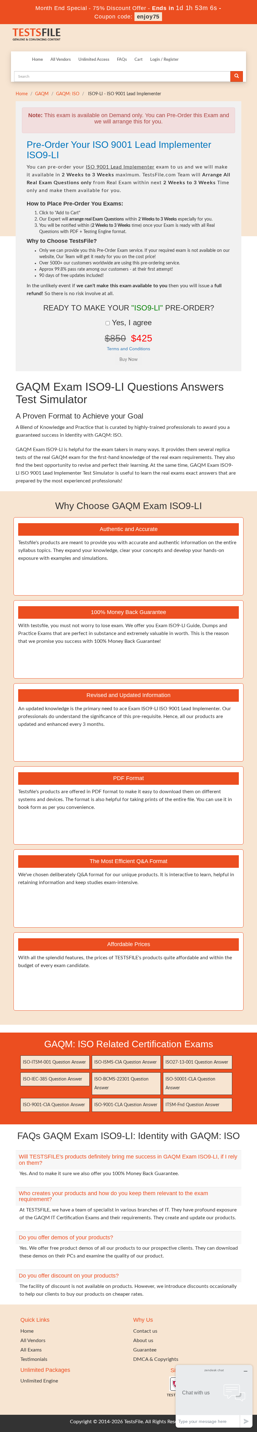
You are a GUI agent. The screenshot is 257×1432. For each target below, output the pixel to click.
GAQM (42, 94)
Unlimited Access (93, 60)
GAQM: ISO (67, 94)
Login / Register (164, 60)
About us (143, 1340)
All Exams (31, 1349)
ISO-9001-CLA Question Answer (125, 1105)
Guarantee (144, 1349)
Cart (138, 60)
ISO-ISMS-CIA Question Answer (125, 1062)
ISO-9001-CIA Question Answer (54, 1105)
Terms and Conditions (128, 348)
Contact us (145, 1331)
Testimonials (33, 1359)
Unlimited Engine (39, 1380)
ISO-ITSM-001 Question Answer (54, 1062)
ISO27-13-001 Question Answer (196, 1062)
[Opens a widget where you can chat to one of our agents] (214, 1396)
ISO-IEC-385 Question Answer (52, 1079)
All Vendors (60, 60)
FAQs (122, 60)
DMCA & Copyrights (155, 1359)
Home (37, 60)
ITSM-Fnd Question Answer (192, 1105)
